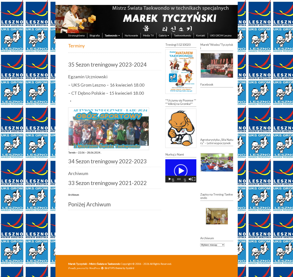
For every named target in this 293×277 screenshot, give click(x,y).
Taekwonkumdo (182, 35)
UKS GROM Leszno (221, 35)
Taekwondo (111, 35)
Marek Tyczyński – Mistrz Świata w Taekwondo (94, 263)
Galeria (163, 35)
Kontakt (200, 35)
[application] (180, 170)
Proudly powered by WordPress (84, 268)
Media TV (148, 35)
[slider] (179, 179)
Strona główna (76, 35)
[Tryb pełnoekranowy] (194, 179)
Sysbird (130, 268)
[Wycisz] (190, 179)
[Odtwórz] (169, 179)
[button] (181, 171)
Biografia (95, 35)
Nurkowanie (131, 35)
